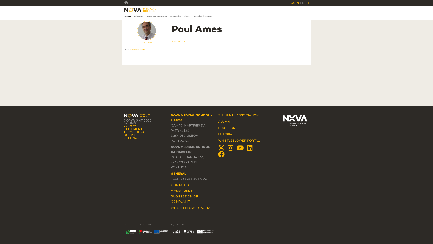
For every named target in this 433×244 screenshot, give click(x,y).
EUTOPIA (225, 134)
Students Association (238, 115)
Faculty (127, 16)
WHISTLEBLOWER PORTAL (191, 208)
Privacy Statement (133, 128)
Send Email (147, 43)
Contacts (180, 185)
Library (187, 16)
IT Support (227, 128)
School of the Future (203, 16)
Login (294, 3)
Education (139, 16)
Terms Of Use (135, 132)
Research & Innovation (157, 16)
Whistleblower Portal (239, 141)
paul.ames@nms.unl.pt (137, 49)
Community (175, 16)
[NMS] (140, 9)
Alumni (224, 122)
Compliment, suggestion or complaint (184, 196)
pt (307, 3)
